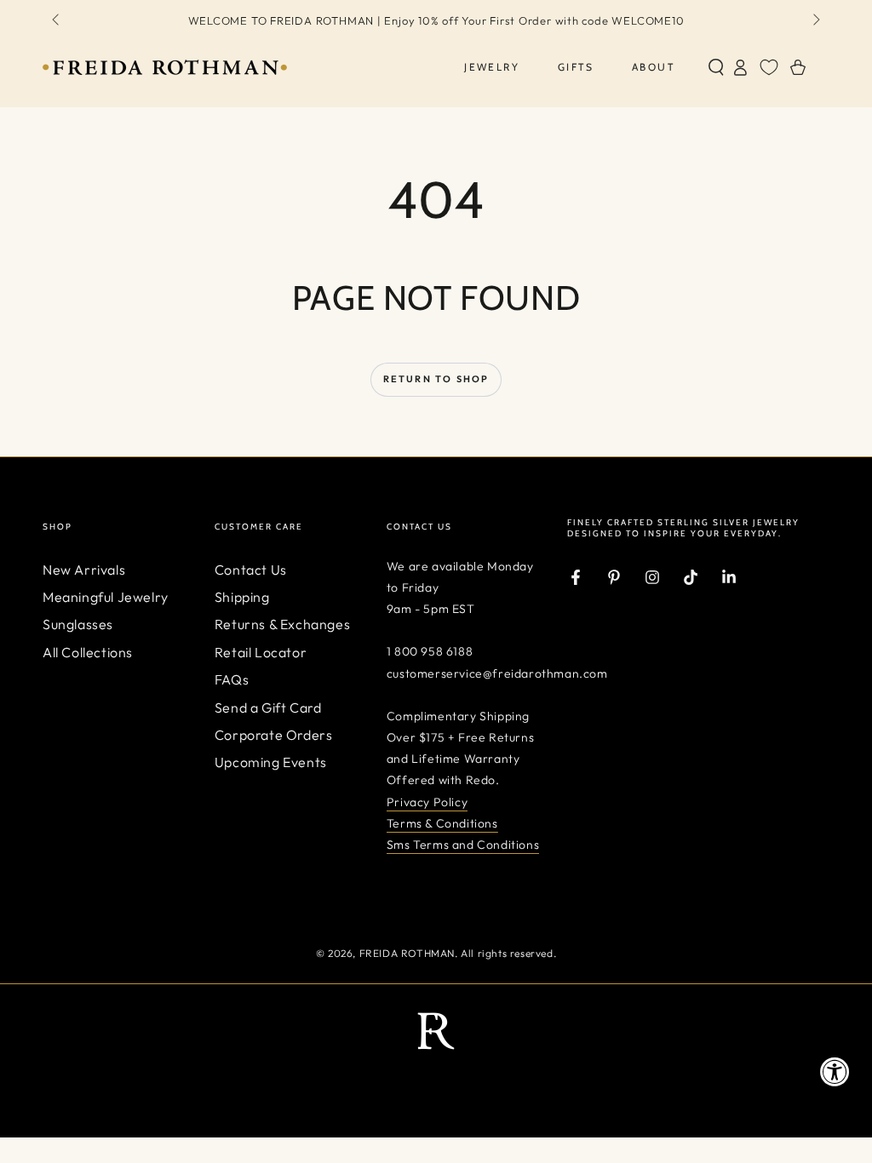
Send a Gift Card (268, 707)
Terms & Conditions (442, 823)
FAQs (232, 679)
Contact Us (251, 569)
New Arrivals (84, 569)
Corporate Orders (274, 734)
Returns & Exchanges (282, 624)
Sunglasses (78, 624)
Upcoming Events (271, 762)
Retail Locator (261, 652)
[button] (716, 67)
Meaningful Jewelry (106, 596)
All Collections (88, 652)
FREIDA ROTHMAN (407, 953)
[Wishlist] (768, 67)
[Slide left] (57, 20)
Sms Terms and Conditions (463, 844)
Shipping (242, 596)
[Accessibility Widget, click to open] (835, 1071)
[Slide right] (814, 20)
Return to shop (436, 379)
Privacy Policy (427, 802)
